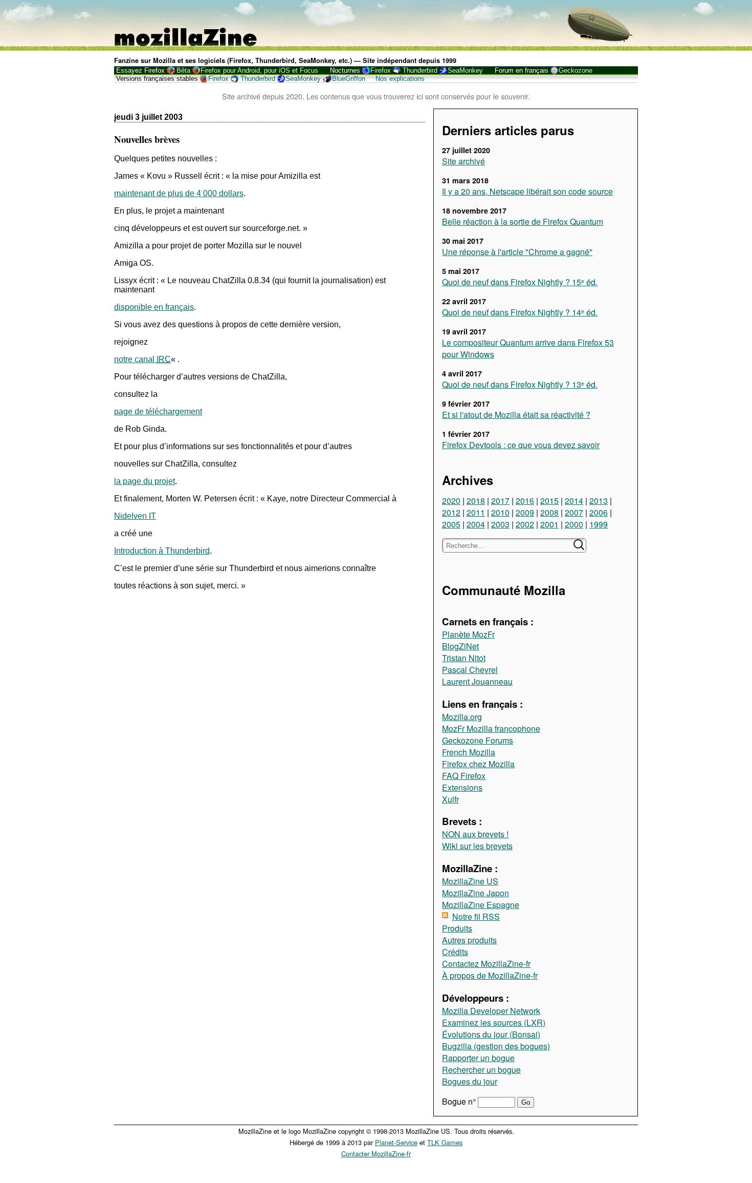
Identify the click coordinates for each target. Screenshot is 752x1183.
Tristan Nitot (463, 658)
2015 (549, 500)
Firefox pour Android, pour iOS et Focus (259, 70)
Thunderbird (420, 70)
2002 (525, 524)
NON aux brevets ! (475, 834)
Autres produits (469, 940)
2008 (549, 512)
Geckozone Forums (477, 740)
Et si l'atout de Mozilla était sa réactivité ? (516, 414)
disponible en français (154, 307)
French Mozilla (468, 752)
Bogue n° (460, 1101)
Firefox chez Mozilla (478, 764)
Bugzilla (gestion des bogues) (496, 1046)
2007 (574, 512)
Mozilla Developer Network (491, 1011)
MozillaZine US (470, 881)
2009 (525, 512)
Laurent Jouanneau (477, 681)
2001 (549, 524)
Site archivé (463, 161)
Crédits (455, 952)
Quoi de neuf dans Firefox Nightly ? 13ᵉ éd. (520, 384)
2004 (476, 524)
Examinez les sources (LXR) (493, 1022)
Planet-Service (396, 1142)
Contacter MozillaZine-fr (376, 1153)
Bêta (183, 70)
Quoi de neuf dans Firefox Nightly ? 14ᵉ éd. (520, 312)
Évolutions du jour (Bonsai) (491, 1034)
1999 (598, 524)
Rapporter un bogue (478, 1058)
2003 (500, 524)
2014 (574, 500)
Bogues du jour (469, 1081)
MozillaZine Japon (475, 893)
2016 (525, 500)
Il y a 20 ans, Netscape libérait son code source (527, 191)
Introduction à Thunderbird (162, 550)
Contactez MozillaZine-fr (486, 963)
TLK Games (444, 1142)
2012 (451, 512)
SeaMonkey (465, 70)
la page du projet (144, 481)
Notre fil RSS (476, 916)
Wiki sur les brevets (477, 846)
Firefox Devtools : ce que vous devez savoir (521, 445)
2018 (476, 500)
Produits (457, 928)
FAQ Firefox (463, 775)
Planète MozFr (468, 634)
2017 (500, 500)
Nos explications (400, 78)
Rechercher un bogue (481, 1069)
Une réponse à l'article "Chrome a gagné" (517, 252)
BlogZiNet (460, 646)
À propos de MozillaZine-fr (490, 975)
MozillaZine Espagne (480, 905)
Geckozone (575, 70)
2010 (500, 512)
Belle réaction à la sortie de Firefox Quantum (522, 221)
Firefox (380, 70)
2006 (598, 512)
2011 (476, 512)
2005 (451, 524)
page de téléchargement (158, 411)
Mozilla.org (462, 717)
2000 (574, 524)
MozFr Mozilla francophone (491, 728)
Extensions (462, 787)
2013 (598, 500)
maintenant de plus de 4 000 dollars (179, 193)
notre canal (142, 359)
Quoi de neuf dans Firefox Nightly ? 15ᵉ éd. (520, 282)
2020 (451, 500)
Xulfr (450, 799)
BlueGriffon (348, 78)
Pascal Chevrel (470, 669)
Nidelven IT (135, 516)
